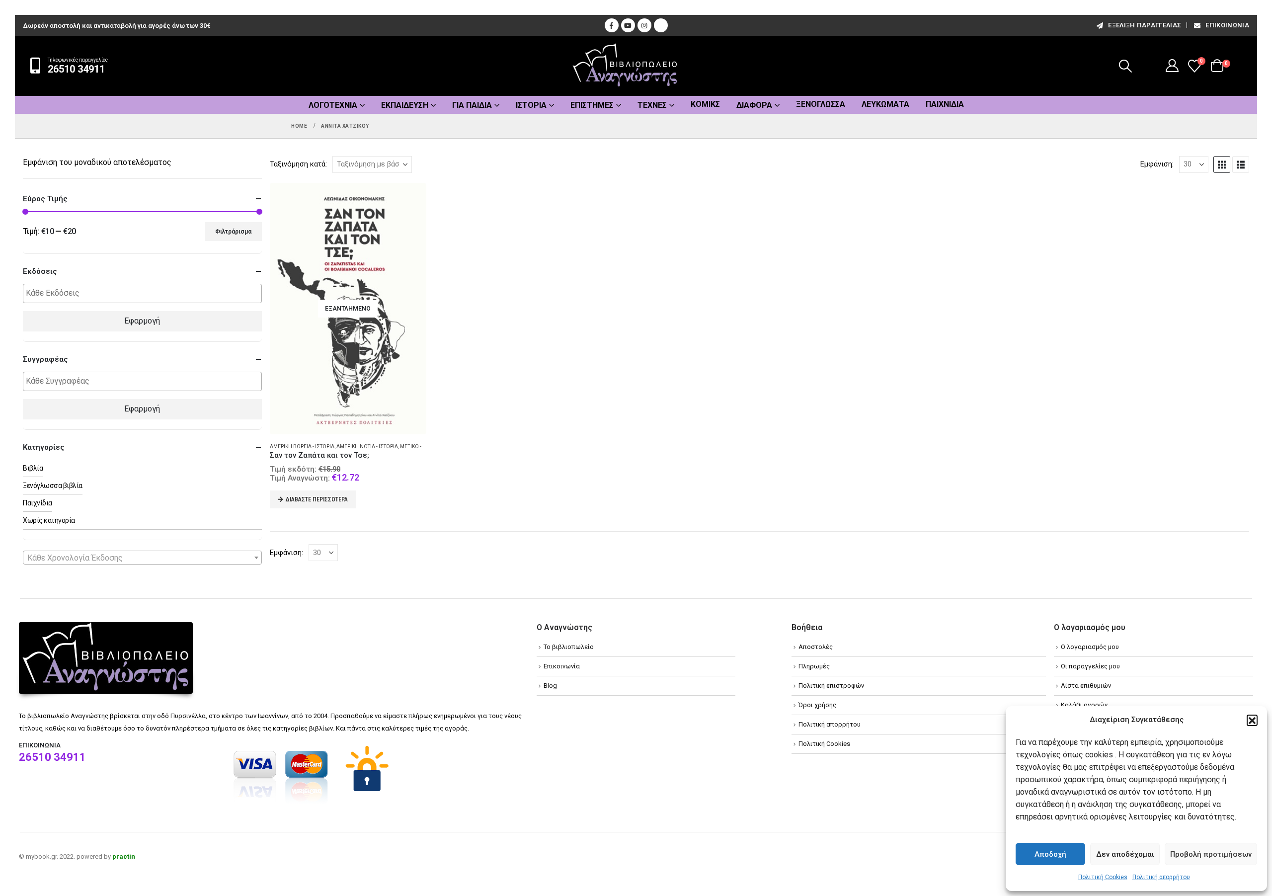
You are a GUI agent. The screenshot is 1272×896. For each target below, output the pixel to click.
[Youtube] (628, 25)
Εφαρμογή (142, 321)
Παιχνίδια (945, 104)
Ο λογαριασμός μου (1090, 647)
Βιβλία (33, 468)
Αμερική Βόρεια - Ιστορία (302, 446)
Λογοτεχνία (333, 105)
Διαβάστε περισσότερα (317, 499)
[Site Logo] (625, 65)
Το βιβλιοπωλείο (569, 647)
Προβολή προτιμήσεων (1211, 854)
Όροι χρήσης (817, 705)
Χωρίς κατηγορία (49, 520)
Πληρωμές (814, 666)
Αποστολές (815, 647)
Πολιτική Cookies (1102, 877)
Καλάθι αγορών (1084, 705)
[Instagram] (644, 25)
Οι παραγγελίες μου (1090, 666)
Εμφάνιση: (1157, 164)
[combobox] (142, 558)
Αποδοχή (1050, 854)
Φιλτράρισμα (233, 231)
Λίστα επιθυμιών (1086, 685)
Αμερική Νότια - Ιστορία (367, 446)
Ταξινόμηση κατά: (298, 164)
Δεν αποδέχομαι (1125, 854)
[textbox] (145, 293)
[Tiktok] (661, 25)
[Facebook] (612, 25)
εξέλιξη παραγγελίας (1144, 25)
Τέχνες (652, 105)
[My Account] (1172, 65)
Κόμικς (705, 104)
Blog (550, 685)
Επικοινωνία (1227, 25)
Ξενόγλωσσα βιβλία (52, 485)
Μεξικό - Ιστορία (421, 446)
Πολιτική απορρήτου (1161, 877)
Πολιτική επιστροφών (831, 685)
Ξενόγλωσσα (820, 104)
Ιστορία (531, 105)
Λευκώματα (885, 104)
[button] (1252, 720)
